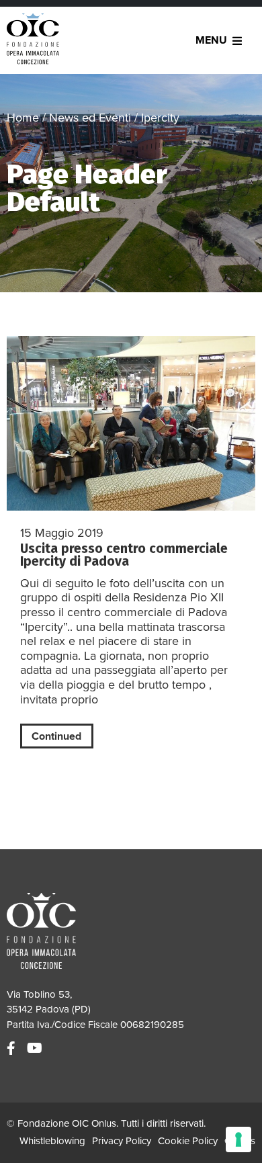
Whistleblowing (52, 1141)
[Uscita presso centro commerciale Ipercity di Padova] (131, 423)
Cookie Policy (188, 1141)
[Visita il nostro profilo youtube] (36, 1049)
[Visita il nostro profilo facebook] (13, 1049)
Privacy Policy (121, 1141)
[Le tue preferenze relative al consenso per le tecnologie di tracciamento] (238, 1139)
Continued (56, 736)
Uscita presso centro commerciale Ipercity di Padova (124, 555)
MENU (211, 40)
